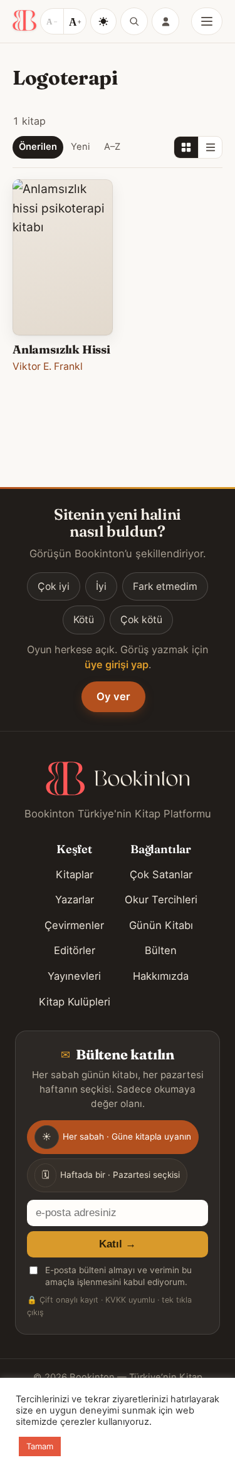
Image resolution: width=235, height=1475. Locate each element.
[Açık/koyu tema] (103, 21)
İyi (101, 586)
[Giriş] (165, 21)
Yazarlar (74, 899)
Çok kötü (141, 620)
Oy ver (113, 696)
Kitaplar (74, 874)
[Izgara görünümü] (186, 147)
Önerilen (38, 146)
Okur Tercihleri (161, 899)
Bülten (161, 950)
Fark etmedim (165, 586)
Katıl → (117, 1244)
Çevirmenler (74, 925)
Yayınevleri (74, 976)
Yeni (80, 146)
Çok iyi (54, 586)
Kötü (83, 620)
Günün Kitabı (161, 925)
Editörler (74, 950)
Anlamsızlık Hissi (61, 349)
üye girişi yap (117, 664)
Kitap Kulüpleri (74, 1001)
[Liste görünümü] (210, 147)
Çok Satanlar (161, 874)
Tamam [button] (39, 1446)
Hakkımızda (161, 976)
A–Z (112, 146)
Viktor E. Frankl (48, 366)
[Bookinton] (24, 21)
